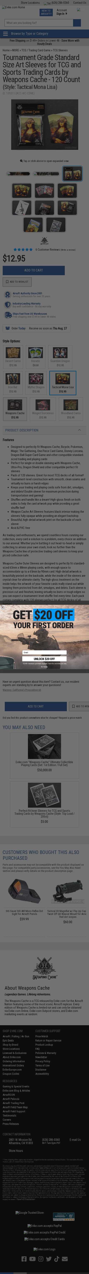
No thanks (44, 667)
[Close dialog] (2, 607)
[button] (44, 660)
